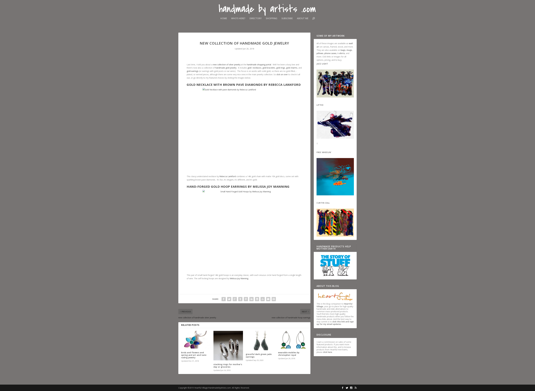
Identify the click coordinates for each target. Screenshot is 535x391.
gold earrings (192, 71)
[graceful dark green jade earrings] (260, 340)
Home (223, 18)
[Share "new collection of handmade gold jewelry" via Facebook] (223, 299)
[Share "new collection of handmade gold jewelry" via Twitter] (229, 299)
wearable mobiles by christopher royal (289, 353)
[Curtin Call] (335, 223)
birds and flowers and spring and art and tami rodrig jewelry (193, 355)
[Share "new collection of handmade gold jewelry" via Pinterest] (246, 299)
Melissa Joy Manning (239, 278)
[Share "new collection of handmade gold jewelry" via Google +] (235, 299)
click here (327, 352)
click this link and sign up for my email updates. (335, 322)
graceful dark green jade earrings (259, 355)
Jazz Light (322, 63)
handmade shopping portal (259, 64)
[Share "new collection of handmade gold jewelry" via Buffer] (257, 299)
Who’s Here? (238, 18)
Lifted (320, 105)
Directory (256, 18)
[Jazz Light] (335, 83)
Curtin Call (323, 202)
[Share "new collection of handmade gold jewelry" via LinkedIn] (251, 299)
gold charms (291, 67)
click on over (282, 74)
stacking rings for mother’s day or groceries (227, 365)
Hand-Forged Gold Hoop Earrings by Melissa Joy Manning (238, 186)
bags (343, 50)
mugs (349, 50)
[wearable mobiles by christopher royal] (293, 340)
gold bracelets (268, 67)
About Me (302, 18)
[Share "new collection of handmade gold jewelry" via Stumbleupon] (262, 299)
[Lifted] (335, 125)
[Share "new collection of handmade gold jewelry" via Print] (274, 299)
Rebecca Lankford (227, 176)
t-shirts (341, 53)
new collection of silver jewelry (226, 64)
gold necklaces (254, 67)
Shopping (271, 18)
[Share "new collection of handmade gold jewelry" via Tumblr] (240, 299)
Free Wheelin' (324, 152)
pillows (320, 53)
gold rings (280, 67)
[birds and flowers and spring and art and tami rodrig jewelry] (196, 340)
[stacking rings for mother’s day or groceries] (228, 345)
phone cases (330, 53)
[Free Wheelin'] (335, 177)
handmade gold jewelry (225, 67)
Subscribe (287, 18)
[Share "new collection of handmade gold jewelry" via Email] (268, 299)
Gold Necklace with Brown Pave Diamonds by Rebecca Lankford (244, 84)
